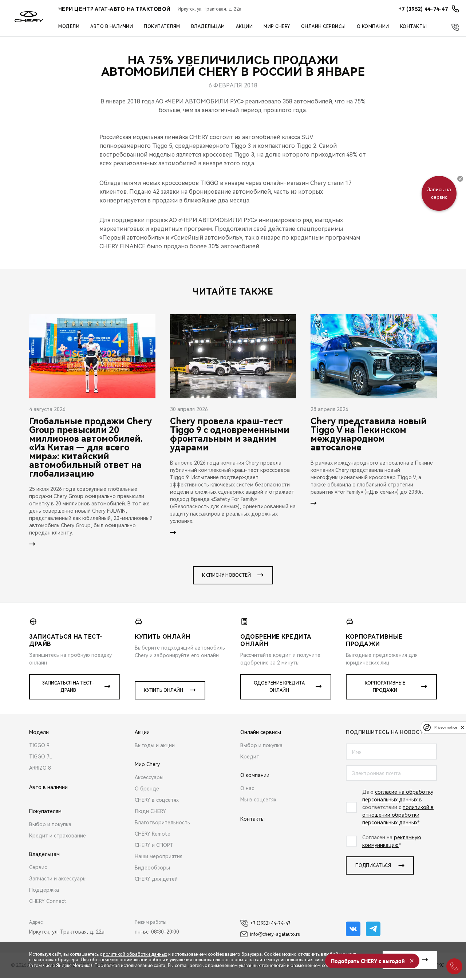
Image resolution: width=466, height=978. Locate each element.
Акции (244, 26)
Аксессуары (149, 777)
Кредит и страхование (57, 836)
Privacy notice (445, 727)
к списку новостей (226, 575)
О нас (247, 788)
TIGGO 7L (40, 757)
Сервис (38, 867)
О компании (373, 26)
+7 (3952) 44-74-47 (270, 923)
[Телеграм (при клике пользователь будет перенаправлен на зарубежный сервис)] (373, 929)
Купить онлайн (163, 690)
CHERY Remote (152, 834)
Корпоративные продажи (385, 687)
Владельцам (208, 26)
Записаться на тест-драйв (68, 687)
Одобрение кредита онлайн (279, 687)
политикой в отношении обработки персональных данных (398, 814)
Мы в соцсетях (258, 799)
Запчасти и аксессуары (58, 879)
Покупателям (162, 26)
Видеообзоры (152, 868)
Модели (68, 26)
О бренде (147, 789)
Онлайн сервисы (323, 26)
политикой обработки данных (135, 954)
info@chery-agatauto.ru (275, 934)
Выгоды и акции (155, 745)
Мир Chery (277, 26)
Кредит (249, 757)
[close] (462, 727)
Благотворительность (162, 822)
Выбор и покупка (50, 824)
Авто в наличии (111, 26)
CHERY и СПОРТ (154, 845)
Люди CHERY (150, 811)
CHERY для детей (156, 879)
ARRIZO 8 (40, 768)
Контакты (413, 26)
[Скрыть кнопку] (460, 179)
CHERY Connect (48, 901)
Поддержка (44, 890)
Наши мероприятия (158, 856)
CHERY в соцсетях (157, 800)
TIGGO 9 (39, 745)
